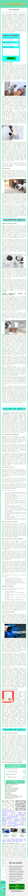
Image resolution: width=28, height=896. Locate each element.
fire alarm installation (13, 825)
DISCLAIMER (24, 7)
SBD (21, 361)
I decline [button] (17, 888)
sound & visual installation (9, 817)
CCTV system (12, 20)
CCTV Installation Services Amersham (12, 762)
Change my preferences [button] (17, 891)
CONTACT (20, 7)
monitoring (10, 571)
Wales (17, 841)
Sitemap (3, 881)
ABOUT (17, 7)
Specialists (4, 883)
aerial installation (19, 824)
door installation (20, 814)
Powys (21, 841)
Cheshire (21, 840)
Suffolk (13, 841)
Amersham (6, 413)
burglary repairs (12, 821)
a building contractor (19, 820)
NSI (22, 350)
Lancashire (9, 840)
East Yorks (15, 840)
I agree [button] (16, 885)
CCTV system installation (19, 437)
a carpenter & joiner (13, 815)
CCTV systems (15, 749)
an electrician (16, 819)
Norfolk (8, 841)
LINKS (14, 7)
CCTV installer (19, 697)
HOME (11, 7)
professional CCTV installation (9, 726)
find (6, 735)
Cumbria (3, 840)
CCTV (17, 112)
